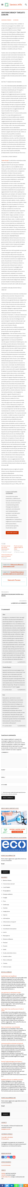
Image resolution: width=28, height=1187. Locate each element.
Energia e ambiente (8, 894)
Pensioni (5, 942)
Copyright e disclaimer (7, 1137)
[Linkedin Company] (11, 1157)
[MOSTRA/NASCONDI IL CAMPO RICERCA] (26, 5)
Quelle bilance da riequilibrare (9, 976)
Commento (5, 752)
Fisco (4, 901)
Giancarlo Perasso (14, 580)
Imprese (5, 915)
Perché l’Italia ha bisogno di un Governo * (12, 1061)
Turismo (5, 963)
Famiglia (5, 897)
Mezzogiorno (6, 935)
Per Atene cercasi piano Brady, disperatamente (5, 547)
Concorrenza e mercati (9, 883)
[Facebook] (3, 1157)
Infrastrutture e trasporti (9, 921)
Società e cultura (7, 956)
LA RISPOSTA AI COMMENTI (19, 603)
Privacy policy (5, 1139)
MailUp (3, 1173)
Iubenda (3, 1175)
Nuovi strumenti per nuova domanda (10, 1027)
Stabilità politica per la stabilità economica (12, 1079)
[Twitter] (5, 1157)
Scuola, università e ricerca (9, 953)
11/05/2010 (8, 662)
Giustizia (5, 908)
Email (3, 777)
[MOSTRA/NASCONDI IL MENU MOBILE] (2, 5)
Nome (3, 769)
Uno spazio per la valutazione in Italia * (11, 992)
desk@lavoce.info (5, 1129)
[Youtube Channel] (14, 1157)
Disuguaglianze (6, 890)
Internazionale (6, 925)
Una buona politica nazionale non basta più (12, 1043)
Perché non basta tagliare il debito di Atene (18, 547)
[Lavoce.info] (14, 4)
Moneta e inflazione (8, 939)
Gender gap (6, 904)
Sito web (4, 784)
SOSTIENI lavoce (12, 532)
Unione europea (7, 966)
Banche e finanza (7, 880)
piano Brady (5, 160)
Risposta (22, 662)
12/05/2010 (8, 725)
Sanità (4, 949)
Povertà (5, 946)
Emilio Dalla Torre (6, 1176)
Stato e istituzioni (7, 960)
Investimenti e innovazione (9, 928)
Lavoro (5, 932)
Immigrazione (6, 911)
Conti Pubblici (6, 887)
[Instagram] (8, 1157)
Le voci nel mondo (6, 1165)
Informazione (6, 918)
